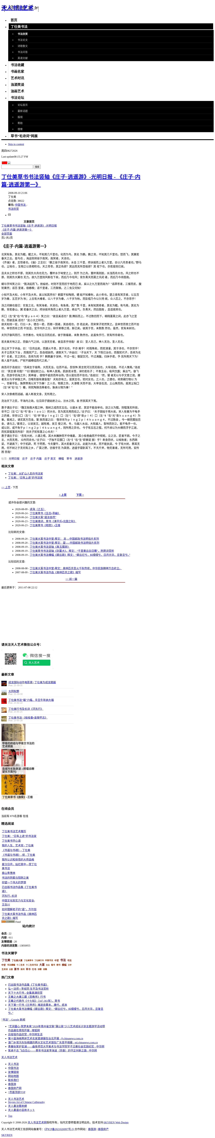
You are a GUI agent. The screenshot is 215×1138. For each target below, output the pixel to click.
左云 (48, 965)
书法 (63, 960)
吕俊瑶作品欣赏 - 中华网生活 (25, 1034)
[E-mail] (9, 215)
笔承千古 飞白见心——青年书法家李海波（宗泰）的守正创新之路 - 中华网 (52, 1050)
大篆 (42, 964)
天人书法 (13, 1064)
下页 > (80, 494)
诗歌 (40, 969)
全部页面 (6, 233)
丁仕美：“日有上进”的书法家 (25, 477)
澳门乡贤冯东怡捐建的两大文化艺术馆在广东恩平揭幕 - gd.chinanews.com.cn (53, 1042)
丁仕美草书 (28, 960)
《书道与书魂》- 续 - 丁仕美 (18, 854)
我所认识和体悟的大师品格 (18, 859)
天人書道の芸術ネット (21, 1110)
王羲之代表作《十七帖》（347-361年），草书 (34, 1000)
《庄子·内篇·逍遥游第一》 (17, 229)
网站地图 (13, 1076)
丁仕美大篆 (17, 960)
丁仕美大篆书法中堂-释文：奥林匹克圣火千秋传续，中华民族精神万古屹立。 (76, 568)
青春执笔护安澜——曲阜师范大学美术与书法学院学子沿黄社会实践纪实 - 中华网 (56, 1046)
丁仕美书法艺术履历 (14, 831)
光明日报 (14, 458)
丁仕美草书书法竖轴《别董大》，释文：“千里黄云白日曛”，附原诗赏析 (72, 550)
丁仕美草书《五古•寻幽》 (45, 513)
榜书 (58, 965)
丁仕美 (6, 960)
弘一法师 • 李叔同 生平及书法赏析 (28, 988)
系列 (22, 969)
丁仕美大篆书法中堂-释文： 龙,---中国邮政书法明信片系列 (64, 538)
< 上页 (63, 494)
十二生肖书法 (32, 965)
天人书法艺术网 (37, 1122)
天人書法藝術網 (17, 1106)
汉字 (70, 965)
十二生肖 (20, 965)
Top (10, 1115)
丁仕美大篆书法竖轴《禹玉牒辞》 (50, 546)
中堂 (56, 960)
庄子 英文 (50, 458)
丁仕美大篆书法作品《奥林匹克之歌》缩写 (55, 572)
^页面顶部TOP (16, 1092)
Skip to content (16, 144)
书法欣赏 (13, 208)
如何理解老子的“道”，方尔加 (19, 909)
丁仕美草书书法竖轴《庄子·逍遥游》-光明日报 (29, 225)
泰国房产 (103, 1129)
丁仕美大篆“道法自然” (43, 517)
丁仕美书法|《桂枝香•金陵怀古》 (28, 717)
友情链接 (13, 1072)
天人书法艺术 (16, 1099)
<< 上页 (5, 487)
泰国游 (12, 1084)
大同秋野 (13, 691)
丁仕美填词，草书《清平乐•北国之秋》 (53, 521)
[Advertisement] (37, 615)
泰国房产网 (15, 1088)
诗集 (45, 969)
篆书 (16, 969)
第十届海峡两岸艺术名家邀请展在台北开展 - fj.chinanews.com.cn (45, 1038)
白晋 (11, 969)
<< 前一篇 (71, 579)
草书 (69, 458)
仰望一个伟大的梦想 (14, 882)
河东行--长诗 (9, 895)
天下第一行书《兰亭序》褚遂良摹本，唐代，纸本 (37, 1004)
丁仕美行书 (39, 960)
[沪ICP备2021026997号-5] (59, 1129)
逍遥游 (79, 458)
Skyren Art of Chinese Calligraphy (26, 1102)
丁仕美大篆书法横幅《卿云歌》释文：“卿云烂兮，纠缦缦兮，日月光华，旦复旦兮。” (80, 554)
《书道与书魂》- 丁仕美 (16, 850)
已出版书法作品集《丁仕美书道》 (28, 984)
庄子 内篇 (36, 458)
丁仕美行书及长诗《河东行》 (25, 708)
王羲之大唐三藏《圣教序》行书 (27, 996)
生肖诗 (5, 969)
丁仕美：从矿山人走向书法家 (25, 473)
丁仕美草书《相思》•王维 (45, 525)
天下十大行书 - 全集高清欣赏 (25, 992)
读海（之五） (38, 509)
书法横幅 (11, 965)
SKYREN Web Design (116, 1122)
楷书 (53, 965)
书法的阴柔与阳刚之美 (15, 877)
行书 (34, 969)
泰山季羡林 (8, 873)
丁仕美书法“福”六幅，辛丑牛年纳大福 (31, 700)
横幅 (61, 458)
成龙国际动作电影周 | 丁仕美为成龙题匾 (32, 682)
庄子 (25, 458)
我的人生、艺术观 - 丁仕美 (18, 845)
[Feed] (8, 921)
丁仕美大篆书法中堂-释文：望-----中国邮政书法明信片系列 (64, 542)
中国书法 (20, 204)
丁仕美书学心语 (11, 840)
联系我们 (13, 1080)
